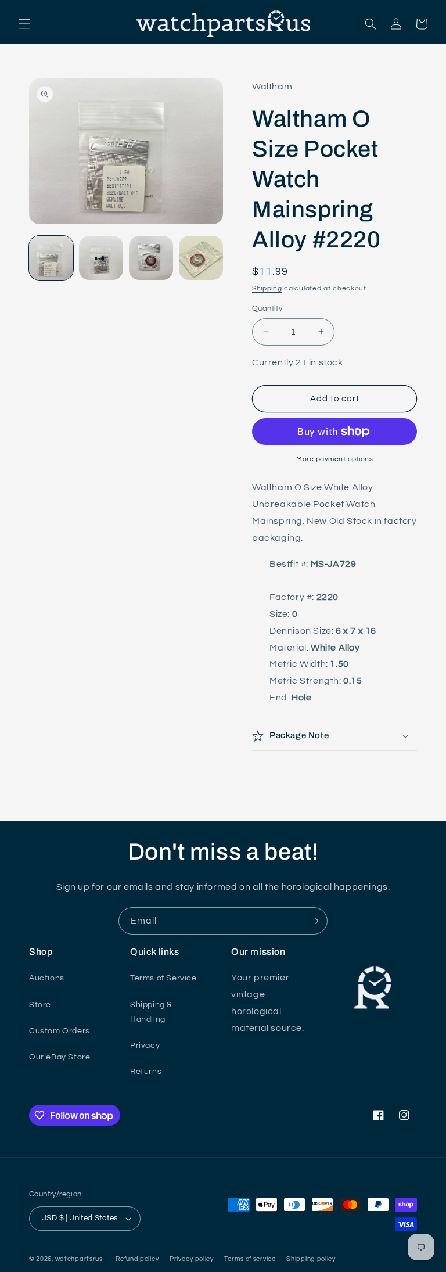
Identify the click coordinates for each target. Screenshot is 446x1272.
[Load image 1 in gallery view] (51, 258)
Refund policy (137, 1259)
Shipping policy (311, 1259)
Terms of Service (163, 978)
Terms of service (249, 1259)
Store (40, 1005)
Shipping (267, 288)
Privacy (145, 1045)
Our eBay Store (59, 1057)
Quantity (267, 308)
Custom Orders (59, 1031)
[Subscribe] (314, 921)
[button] (24, 24)
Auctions (46, 978)
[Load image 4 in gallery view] (201, 258)
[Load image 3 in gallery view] (151, 258)
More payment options (334, 459)
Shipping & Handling (151, 1012)
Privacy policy (192, 1259)
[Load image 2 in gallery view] (101, 258)
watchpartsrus (79, 1259)
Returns (145, 1072)
